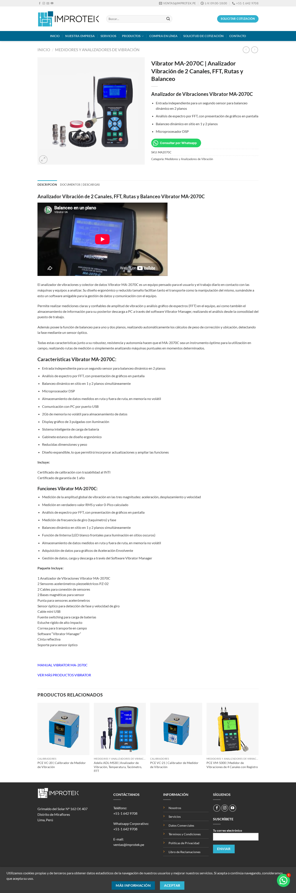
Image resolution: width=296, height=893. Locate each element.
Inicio (55, 36)
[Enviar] (168, 19)
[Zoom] (43, 159)
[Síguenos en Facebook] (39, 3)
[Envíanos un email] (48, 3)
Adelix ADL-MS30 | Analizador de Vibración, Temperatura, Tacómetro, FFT (118, 767)
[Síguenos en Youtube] (52, 3)
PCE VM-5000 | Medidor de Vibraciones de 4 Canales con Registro (232, 765)
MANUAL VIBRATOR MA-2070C (62, 665)
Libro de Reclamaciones (184, 852)
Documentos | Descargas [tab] (80, 184)
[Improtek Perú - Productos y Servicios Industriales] (68, 18)
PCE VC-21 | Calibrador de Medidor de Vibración (174, 765)
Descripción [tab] (47, 184)
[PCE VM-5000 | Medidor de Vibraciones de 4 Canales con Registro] (233, 729)
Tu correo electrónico (227, 830)
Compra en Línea (163, 36)
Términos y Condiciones (185, 834)
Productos (131, 36)
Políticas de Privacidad (184, 843)
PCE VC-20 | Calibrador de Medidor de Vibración (61, 765)
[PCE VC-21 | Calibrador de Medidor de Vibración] (176, 729)
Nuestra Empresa (80, 36)
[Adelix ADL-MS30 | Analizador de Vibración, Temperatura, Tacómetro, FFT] (120, 729)
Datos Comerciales (181, 825)
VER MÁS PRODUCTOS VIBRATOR (64, 675)
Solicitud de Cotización (203, 36)
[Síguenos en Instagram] (43, 3)
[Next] (258, 742)
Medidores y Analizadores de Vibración (97, 49)
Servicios (109, 36)
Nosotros (175, 808)
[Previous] (37, 742)
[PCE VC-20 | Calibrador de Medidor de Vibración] (63, 729)
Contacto (237, 36)
